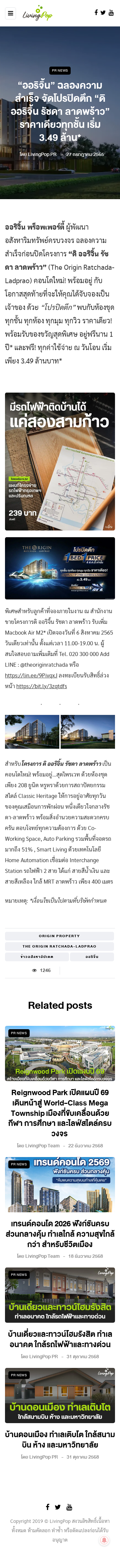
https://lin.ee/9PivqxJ (31, 675)
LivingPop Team (42, 1146)
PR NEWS (60, 70)
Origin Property (59, 936)
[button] (32, 732)
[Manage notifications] (104, 1540)
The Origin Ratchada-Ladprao (60, 946)
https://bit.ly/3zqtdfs (41, 686)
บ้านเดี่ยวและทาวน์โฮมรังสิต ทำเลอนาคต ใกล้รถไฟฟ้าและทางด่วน (60, 1339)
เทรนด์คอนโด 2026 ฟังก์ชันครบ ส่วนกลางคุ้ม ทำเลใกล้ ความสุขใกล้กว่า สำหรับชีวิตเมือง (60, 1234)
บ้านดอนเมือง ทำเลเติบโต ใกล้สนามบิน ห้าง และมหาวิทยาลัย (60, 1440)
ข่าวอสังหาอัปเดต (37, 957)
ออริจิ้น (92, 957)
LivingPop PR (42, 154)
